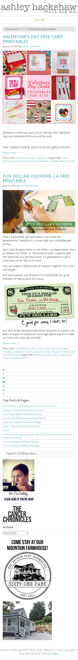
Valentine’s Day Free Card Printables (33, 39)
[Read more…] (11, 152)
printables (43, 161)
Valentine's (42, 157)
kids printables (28, 161)
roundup (53, 161)
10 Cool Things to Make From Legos (21, 445)
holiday (6, 161)
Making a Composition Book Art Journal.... (24, 410)
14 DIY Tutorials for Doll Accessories (21, 426)
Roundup (30, 157)
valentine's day (67, 161)
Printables (8, 351)
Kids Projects (51, 348)
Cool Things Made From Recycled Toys (22, 414)
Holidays (20, 157)
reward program (19, 358)
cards (65, 157)
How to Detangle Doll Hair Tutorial (20, 441)
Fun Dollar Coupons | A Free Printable (36, 178)
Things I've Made (60, 351)
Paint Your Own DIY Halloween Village (22, 422)
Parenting (63, 348)
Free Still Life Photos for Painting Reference (24, 418)
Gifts (40, 348)
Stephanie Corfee (23, 351)
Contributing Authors (26, 348)
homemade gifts (42, 354)
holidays (15, 161)
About (6, 430)
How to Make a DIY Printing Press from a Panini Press (30, 406)
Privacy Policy (51, 653)
